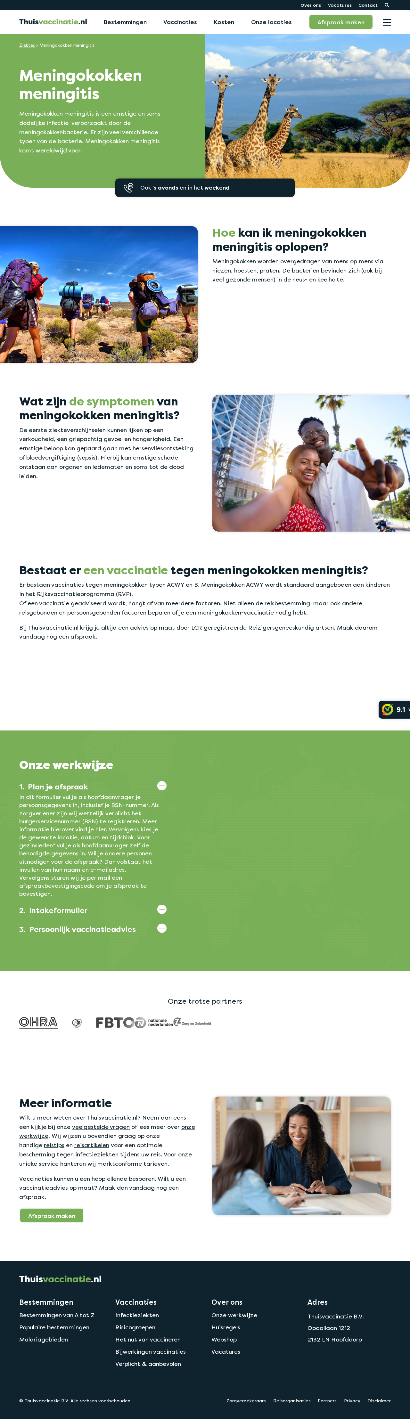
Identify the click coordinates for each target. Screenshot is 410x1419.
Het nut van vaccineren (148, 1339)
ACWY (175, 584)
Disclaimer (379, 1401)
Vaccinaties (180, 22)
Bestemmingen (125, 22)
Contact (368, 5)
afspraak (83, 636)
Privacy (352, 1401)
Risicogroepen (135, 1327)
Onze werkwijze (234, 1315)
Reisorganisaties (292, 1401)
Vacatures (340, 5)
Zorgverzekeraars (246, 1401)
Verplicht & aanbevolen (148, 1363)
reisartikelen (91, 1145)
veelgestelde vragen (101, 1126)
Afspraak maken (341, 22)
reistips (54, 1145)
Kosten (224, 22)
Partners (327, 1401)
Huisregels (225, 1327)
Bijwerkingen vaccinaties (150, 1351)
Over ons (310, 5)
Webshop (224, 1339)
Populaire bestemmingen (54, 1327)
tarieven (156, 1163)
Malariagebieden (43, 1339)
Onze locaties (271, 22)
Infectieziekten (137, 1315)
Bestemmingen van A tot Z (56, 1315)
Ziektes (27, 45)
